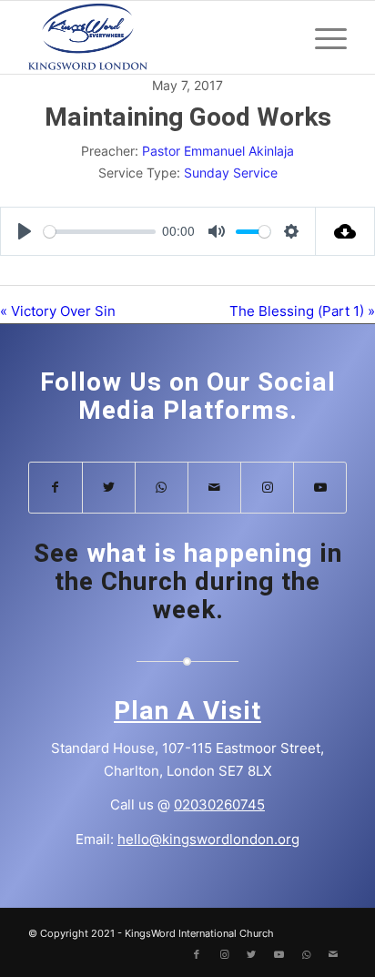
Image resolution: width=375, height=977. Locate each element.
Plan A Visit (187, 711)
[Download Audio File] (345, 231)
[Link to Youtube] (320, 488)
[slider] (100, 231)
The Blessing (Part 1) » (302, 311)
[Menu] (322, 37)
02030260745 (219, 804)
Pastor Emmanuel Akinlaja (218, 150)
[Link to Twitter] (109, 488)
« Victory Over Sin (58, 311)
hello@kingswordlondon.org (208, 839)
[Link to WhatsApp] (162, 488)
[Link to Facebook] (55, 488)
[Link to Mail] (214, 488)
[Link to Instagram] (267, 488)
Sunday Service (231, 172)
